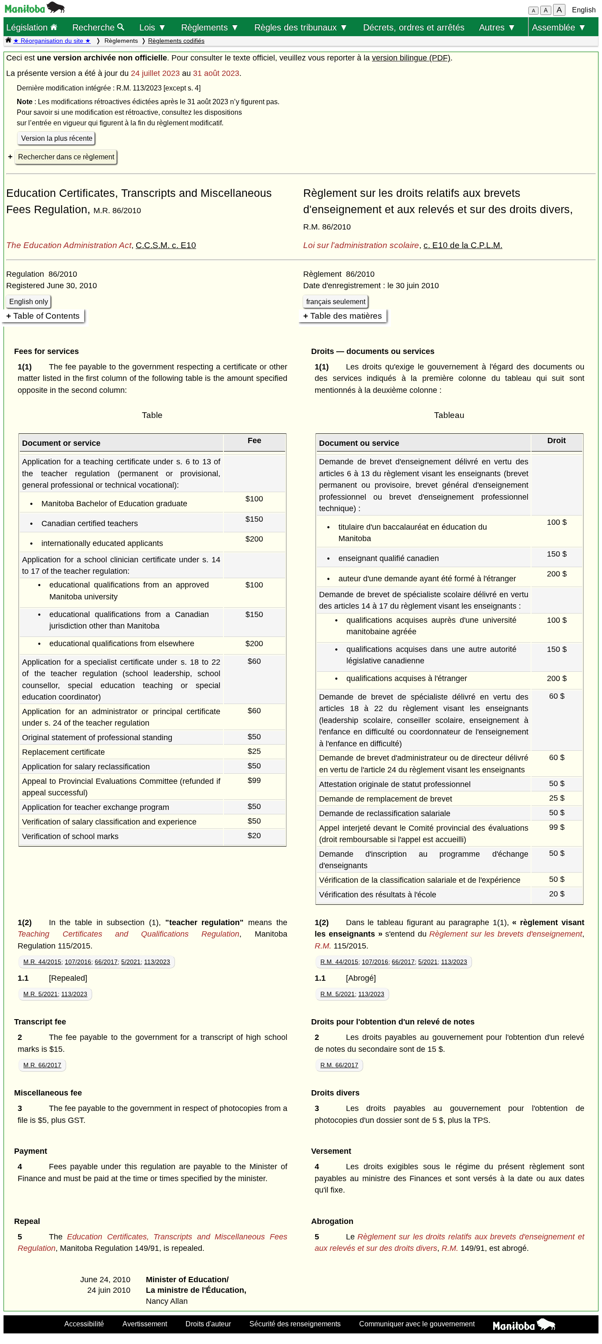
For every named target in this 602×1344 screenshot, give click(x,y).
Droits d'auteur (208, 1324)
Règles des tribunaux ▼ (301, 27)
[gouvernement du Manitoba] (35, 10)
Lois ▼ (153, 27)
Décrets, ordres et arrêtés (414, 27)
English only (28, 301)
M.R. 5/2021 (40, 994)
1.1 (25, 978)
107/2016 (78, 961)
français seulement (335, 301)
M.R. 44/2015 (42, 961)
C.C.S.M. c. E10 (166, 245)
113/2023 (157, 961)
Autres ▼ (497, 27)
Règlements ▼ (210, 27)
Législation (28, 27)
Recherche (94, 27)
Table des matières (346, 315)
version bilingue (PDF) (411, 57)
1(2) (27, 922)
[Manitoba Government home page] (524, 1325)
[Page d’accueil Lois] (8, 40)
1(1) (27, 366)
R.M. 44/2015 (339, 961)
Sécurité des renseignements (295, 1324)
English (584, 10)
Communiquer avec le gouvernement (417, 1324)
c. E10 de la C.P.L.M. (463, 245)
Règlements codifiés (176, 40)
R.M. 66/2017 (339, 1065)
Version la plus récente (57, 138)
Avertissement (145, 1324)
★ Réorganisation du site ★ (52, 40)
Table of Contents (46, 315)
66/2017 (106, 961)
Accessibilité (84, 1324)
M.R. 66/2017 (42, 1065)
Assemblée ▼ (559, 27)
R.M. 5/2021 (337, 994)
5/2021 (131, 961)
